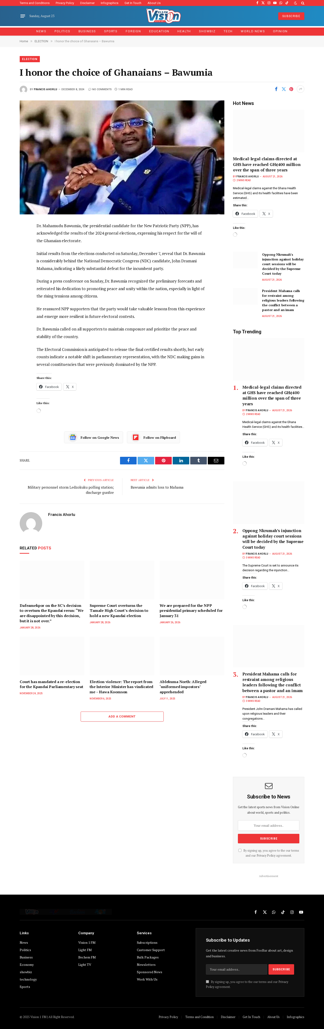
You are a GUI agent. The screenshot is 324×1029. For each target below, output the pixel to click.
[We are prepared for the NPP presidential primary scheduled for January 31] (192, 580)
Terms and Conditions (35, 3)
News (41, 31)
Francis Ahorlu (45, 89)
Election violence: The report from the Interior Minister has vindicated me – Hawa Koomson (121, 687)
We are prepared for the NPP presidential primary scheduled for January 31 (191, 610)
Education (159, 31)
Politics (62, 31)
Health (184, 31)
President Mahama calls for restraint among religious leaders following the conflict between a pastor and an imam (283, 300)
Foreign (133, 31)
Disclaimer (87, 3)
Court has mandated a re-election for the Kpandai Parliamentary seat (51, 684)
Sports (111, 31)
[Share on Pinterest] (291, 89)
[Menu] (22, 16)
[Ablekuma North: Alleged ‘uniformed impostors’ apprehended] (192, 656)
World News (253, 31)
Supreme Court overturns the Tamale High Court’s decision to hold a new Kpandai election (119, 610)
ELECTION (29, 59)
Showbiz (207, 31)
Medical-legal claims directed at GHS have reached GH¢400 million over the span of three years (267, 164)
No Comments (102, 89)
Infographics (109, 3)
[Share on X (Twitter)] (283, 89)
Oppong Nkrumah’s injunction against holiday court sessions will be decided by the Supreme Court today (282, 264)
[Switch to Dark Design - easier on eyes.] (295, 3)
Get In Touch (133, 3)
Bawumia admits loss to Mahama (157, 487)
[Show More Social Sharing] (300, 89)
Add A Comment (121, 716)
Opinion (280, 31)
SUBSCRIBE (291, 16)
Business (87, 31)
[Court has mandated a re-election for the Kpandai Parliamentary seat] (52, 656)
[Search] (302, 3)
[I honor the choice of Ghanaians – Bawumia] (122, 157)
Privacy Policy (65, 3)
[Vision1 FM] (162, 16)
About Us (154, 3)
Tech (228, 31)
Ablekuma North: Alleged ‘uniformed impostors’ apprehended (183, 687)
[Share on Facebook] (276, 89)
